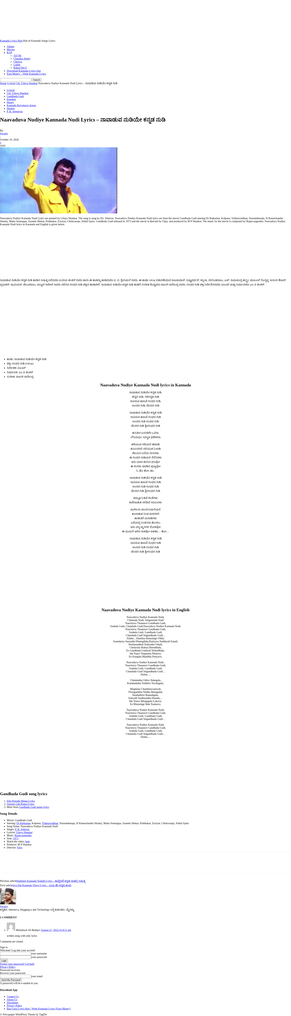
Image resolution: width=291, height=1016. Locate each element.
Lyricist (11, 83)
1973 (15, 838)
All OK (17, 55)
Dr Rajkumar (23, 823)
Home (3, 83)
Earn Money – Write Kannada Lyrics (26, 73)
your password (39, 957)
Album (10, 46)
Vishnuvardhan (50, 823)
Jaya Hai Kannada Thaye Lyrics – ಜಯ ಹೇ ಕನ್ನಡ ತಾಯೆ (41, 885)
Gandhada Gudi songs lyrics (34, 807)
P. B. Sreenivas (15, 111)
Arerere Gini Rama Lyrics (20, 804)
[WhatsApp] (41, 865)
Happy (10, 102)
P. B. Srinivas (22, 829)
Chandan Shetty (21, 58)
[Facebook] (5, 865)
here (27, 841)
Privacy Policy (7, 967)
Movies (11, 49)
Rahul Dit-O (20, 67)
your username (39, 953)
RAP (9, 52)
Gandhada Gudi (15, 96)
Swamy (4, 133)
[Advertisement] (145, 252)
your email (36, 976)
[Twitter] (17, 865)
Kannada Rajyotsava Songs (21, 105)
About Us (12, 999)
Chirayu (17, 61)
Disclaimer (12, 1002)
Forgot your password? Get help (17, 964)
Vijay (20, 847)
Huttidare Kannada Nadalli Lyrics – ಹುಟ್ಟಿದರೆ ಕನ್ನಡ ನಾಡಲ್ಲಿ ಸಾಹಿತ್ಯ (50, 881)
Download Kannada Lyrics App (24, 70)
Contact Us (13, 996)
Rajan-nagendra (23, 835)
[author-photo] (8, 903)
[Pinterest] (29, 865)
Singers (11, 108)
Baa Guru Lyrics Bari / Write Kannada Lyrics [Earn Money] (39, 1008)
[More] (54, 865)
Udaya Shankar (24, 832)
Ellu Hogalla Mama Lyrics (21, 801)
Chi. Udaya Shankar (27, 83)
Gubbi (16, 64)
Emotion (11, 99)
